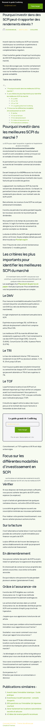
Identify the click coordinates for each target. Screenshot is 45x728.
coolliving (34, 30)
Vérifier (15, 113)
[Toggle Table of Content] (4, 86)
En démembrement (19, 118)
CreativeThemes (9, 725)
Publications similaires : (21, 123)
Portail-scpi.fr (22, 240)
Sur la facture (17, 116)
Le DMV (15, 99)
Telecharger (22, 430)
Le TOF (15, 103)
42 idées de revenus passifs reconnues (22, 714)
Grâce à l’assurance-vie (21, 120)
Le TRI (15, 101)
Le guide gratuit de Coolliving (23, 106)
